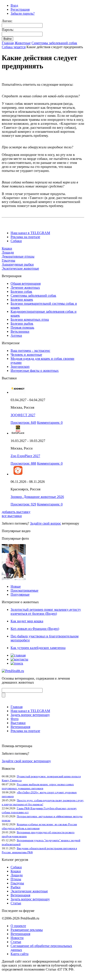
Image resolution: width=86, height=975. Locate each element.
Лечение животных (25, 287)
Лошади (8, 252)
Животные (23, 43)
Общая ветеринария (26, 283)
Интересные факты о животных (35, 370)
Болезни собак (21, 291)
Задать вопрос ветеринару (30, 715)
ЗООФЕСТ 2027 (23, 415)
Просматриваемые (24, 590)
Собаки (16, 241)
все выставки (12, 516)
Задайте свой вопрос (45, 523)
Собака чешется (14, 47)
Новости (17, 938)
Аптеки (16, 335)
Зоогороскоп (20, 366)
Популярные (20, 594)
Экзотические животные (20, 268)
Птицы (16, 879)
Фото (15, 719)
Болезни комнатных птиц (30, 319)
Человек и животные (26, 354)
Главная (8, 43)
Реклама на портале (25, 237)
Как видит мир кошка (27, 621)
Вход (14, 5)
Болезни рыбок (22, 323)
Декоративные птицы (18, 256)
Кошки (7, 248)
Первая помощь (22, 327)
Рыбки (16, 887)
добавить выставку (16, 512)
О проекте (18, 926)
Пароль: (8, 30)
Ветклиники (20, 331)
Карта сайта (19, 954)
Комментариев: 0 (50, 422)
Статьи (16, 903)
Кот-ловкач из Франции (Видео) (35, 629)
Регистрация (20, 9)
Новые (16, 586)
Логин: (7, 21)
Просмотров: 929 (23, 504)
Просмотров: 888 (23, 463)
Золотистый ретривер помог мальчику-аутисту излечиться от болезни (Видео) (46, 611)
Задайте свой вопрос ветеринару (26, 761)
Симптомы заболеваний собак (54, 43)
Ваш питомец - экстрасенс (30, 350)
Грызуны (8, 260)
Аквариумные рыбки (18, 264)
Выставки (18, 723)
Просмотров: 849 (23, 422)
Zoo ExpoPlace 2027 (25, 456)
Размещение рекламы (27, 930)
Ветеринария (20, 727)
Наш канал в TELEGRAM (30, 233)
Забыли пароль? (23, 13)
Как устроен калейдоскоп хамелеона (38, 648)
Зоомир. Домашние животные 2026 (37, 497)
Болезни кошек (22, 299)
